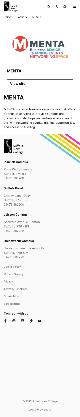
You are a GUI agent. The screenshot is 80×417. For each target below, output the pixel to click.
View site (17, 84)
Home (7, 17)
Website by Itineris (40, 409)
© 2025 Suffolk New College (40, 401)
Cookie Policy (12, 266)
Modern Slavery (13, 274)
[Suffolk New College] (10, 6)
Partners (22, 17)
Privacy (8, 281)
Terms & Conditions (16, 288)
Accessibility (11, 296)
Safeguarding (12, 303)
